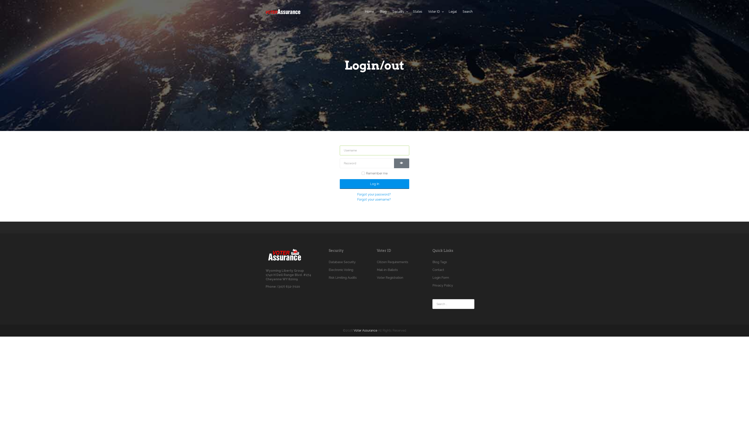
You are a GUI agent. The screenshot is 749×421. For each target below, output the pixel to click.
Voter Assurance (365, 330)
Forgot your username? (374, 199)
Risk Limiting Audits (343, 277)
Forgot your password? (374, 194)
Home (369, 11)
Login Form (440, 277)
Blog (383, 11)
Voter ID (434, 11)
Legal (453, 11)
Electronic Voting (341, 270)
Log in (374, 184)
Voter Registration (390, 277)
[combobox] (453, 304)
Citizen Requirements (392, 262)
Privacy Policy (442, 285)
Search (468, 11)
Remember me (377, 173)
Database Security (342, 262)
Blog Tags (439, 262)
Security (398, 11)
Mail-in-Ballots (387, 270)
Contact (438, 270)
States (417, 11)
